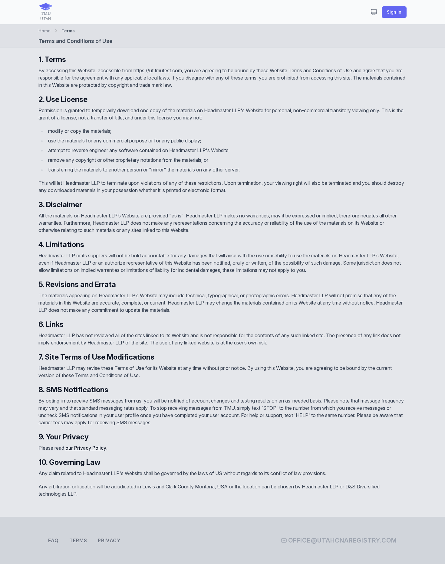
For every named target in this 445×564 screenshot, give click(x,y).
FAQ (53, 540)
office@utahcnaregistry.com (342, 540)
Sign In (394, 12)
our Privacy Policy (85, 448)
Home (44, 30)
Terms (78, 540)
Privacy (109, 540)
